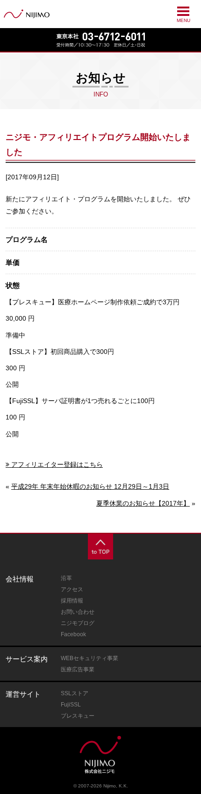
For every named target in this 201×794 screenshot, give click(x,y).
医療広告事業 (77, 669)
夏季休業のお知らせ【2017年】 (143, 503)
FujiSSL (71, 704)
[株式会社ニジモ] (27, 13)
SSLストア (74, 693)
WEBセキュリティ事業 (89, 658)
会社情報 (20, 579)
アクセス (72, 589)
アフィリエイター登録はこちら (57, 464)
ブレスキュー (77, 716)
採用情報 (72, 600)
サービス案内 (27, 659)
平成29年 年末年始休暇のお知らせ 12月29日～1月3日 (90, 486)
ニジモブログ (77, 623)
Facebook (73, 634)
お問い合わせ (77, 612)
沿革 (66, 578)
